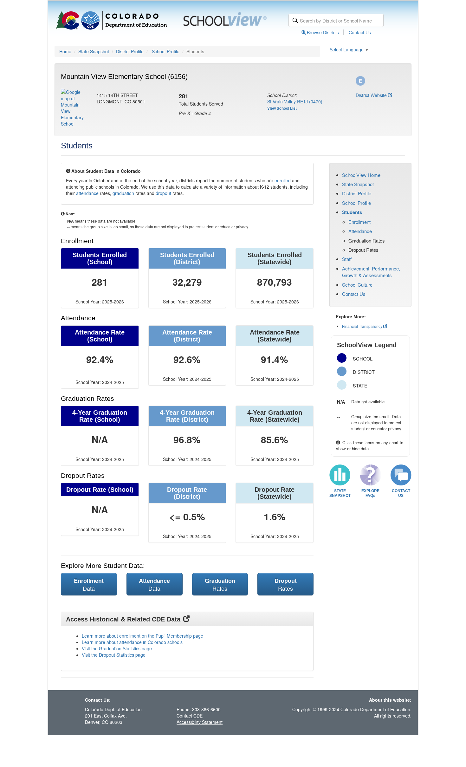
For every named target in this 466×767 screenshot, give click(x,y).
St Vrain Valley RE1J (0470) (294, 101)
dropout (163, 193)
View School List (282, 108)
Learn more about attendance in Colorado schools (132, 642)
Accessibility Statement (200, 722)
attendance (87, 193)
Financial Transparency (362, 326)
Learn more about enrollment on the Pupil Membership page (142, 636)
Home (65, 51)
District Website (371, 95)
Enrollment (359, 221)
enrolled (283, 180)
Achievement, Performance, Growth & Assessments (371, 271)
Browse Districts (323, 32)
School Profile (165, 51)
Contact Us (360, 32)
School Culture (357, 284)
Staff (347, 259)
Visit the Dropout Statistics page (114, 655)
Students (352, 212)
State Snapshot (93, 51)
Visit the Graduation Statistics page (117, 648)
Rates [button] (220, 584)
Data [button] (89, 584)
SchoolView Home (361, 175)
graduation (123, 193)
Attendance (360, 231)
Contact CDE (190, 715)
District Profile (130, 51)
